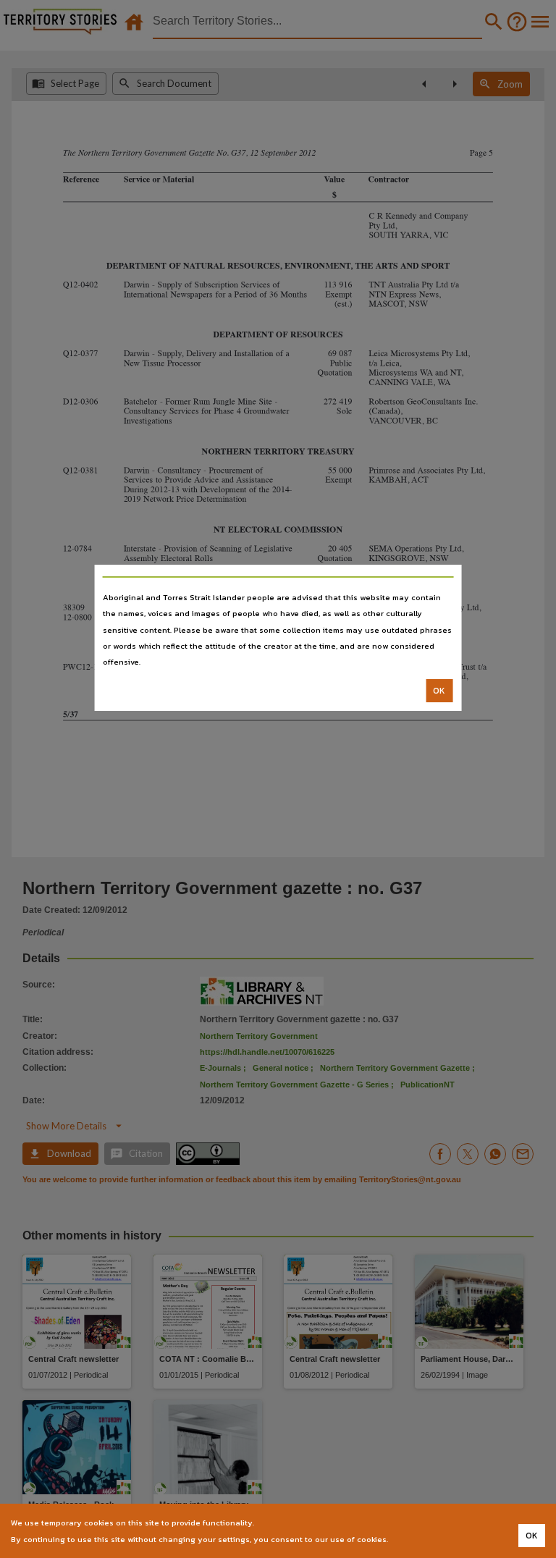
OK (439, 690)
